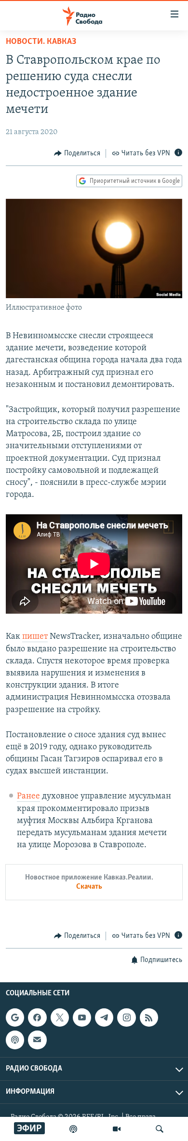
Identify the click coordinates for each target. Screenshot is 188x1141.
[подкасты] (73, 1129)
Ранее (28, 796)
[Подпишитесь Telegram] (104, 1017)
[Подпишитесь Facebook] (37, 1017)
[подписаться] (37, 1040)
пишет (35, 636)
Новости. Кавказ (41, 42)
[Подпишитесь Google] (15, 1017)
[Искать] (159, 1129)
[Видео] (116, 1129)
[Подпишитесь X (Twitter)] (60, 1017)
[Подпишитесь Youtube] (82, 1017)
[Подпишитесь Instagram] (126, 1017)
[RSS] (149, 1017)
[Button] (77, 153)
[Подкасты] (15, 1040)
